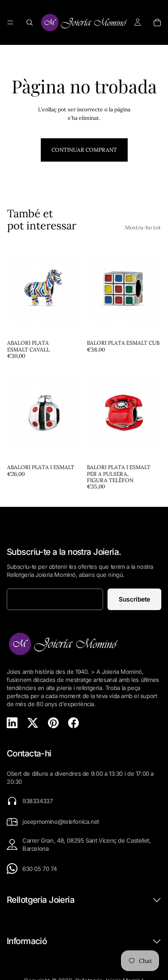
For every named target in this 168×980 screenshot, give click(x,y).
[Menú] (10, 22)
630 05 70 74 (39, 868)
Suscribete (134, 599)
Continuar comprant (84, 149)
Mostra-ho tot (143, 227)
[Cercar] (29, 22)
